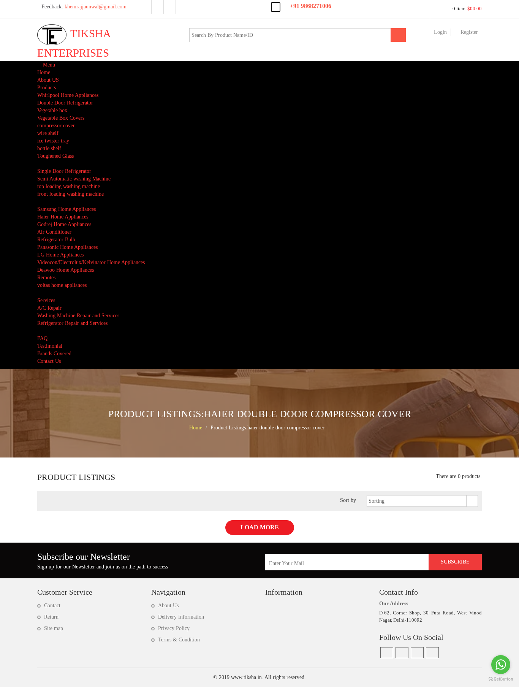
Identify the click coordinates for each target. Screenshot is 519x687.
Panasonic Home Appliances (67, 247)
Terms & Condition (179, 640)
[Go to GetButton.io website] (501, 679)
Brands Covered (54, 353)
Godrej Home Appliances (64, 224)
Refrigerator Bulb (56, 239)
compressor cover (56, 125)
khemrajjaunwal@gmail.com (83, 6)
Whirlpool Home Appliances (67, 95)
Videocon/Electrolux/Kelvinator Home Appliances (91, 262)
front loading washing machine (70, 194)
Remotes (46, 277)
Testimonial (49, 346)
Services (46, 300)
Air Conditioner (54, 232)
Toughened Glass (55, 156)
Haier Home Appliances (62, 217)
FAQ (42, 338)
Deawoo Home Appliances (65, 270)
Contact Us (49, 361)
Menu (48, 65)
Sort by (348, 500)
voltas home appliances (62, 285)
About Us (168, 605)
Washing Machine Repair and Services (78, 315)
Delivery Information (181, 617)
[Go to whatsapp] (500, 664)
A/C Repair (49, 308)
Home (43, 72)
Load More (260, 527)
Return (51, 617)
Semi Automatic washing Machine (74, 179)
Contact (52, 605)
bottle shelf (49, 148)
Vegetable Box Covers (60, 118)
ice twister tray (53, 141)
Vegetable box (52, 110)
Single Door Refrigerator (64, 171)
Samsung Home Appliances (66, 209)
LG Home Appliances (60, 255)
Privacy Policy (174, 628)
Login (440, 32)
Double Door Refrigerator (65, 103)
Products (46, 87)
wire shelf (48, 133)
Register (469, 32)
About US (48, 80)
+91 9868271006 (310, 6)
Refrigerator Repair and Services (72, 323)
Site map (53, 628)
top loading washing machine (68, 186)
